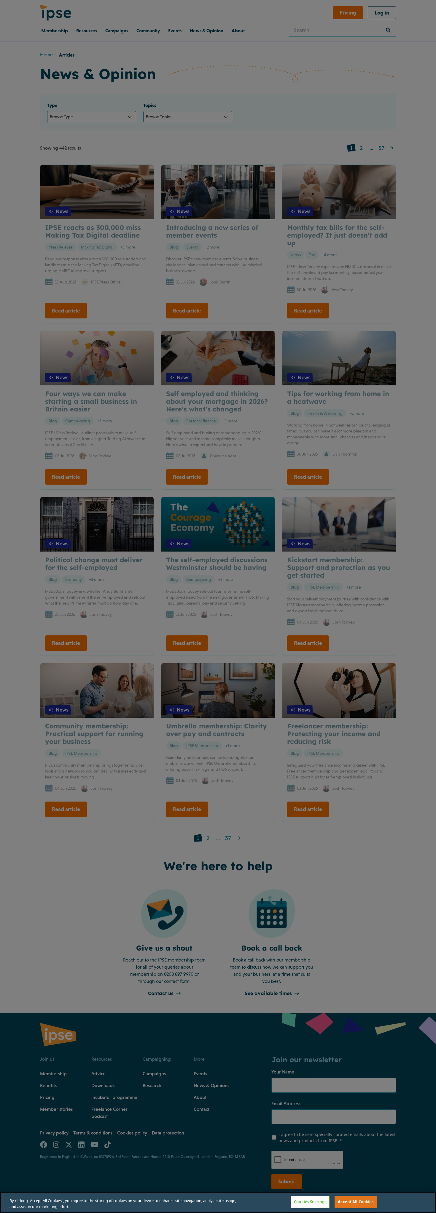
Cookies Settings (310, 1201)
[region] (218, 1202)
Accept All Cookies (355, 1201)
